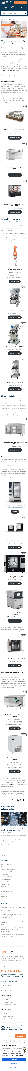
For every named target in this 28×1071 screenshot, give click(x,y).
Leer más (14, 511)
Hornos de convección (10, 457)
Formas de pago (7, 985)
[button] (5, 7)
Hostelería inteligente (6, 876)
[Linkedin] (18, 800)
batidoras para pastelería (17, 233)
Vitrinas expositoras (6, 899)
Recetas (3, 889)
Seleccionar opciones (15, 137)
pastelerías (22, 795)
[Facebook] (7, 800)
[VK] (10, 800)
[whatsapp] (20, 800)
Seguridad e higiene (6, 894)
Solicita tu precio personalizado (15, 507)
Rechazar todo (14, 1067)
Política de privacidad (9, 1004)
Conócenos (6, 1013)
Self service (4, 896)
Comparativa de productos (8, 869)
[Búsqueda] (25, 13)
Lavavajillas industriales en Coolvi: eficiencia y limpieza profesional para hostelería (12, 928)
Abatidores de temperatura (12, 672)
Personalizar (14, 1063)
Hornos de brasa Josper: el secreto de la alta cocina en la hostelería (12, 914)
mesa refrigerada (10, 410)
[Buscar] (25, 855)
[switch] (24, 1053)
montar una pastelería (13, 795)
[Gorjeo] (5, 800)
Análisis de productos (6, 864)
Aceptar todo (14, 1059)
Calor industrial (5, 866)
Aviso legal (6, 999)
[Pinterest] (12, 800)
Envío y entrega (7, 990)
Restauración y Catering (7, 891)
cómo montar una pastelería (17, 791)
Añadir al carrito (15, 281)
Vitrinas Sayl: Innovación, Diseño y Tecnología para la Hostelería (14, 921)
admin (21, 45)
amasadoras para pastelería (13, 790)
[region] (14, 1057)
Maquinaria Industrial (6, 881)
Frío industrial (12, 19)
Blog (6, 19)
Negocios (3, 886)
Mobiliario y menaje (6, 884)
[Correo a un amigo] (15, 800)
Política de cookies (8, 1002)
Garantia (5, 988)
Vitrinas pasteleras (8, 81)
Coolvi (19, 780)
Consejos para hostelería (7, 871)
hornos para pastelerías (7, 793)
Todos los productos (9, 1019)
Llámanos (11, 784)
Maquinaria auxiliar (6, 879)
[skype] (23, 800)
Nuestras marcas (8, 1016)
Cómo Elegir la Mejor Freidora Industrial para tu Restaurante (13, 908)
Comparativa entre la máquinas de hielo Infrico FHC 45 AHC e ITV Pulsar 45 (13, 829)
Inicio (2, 19)
